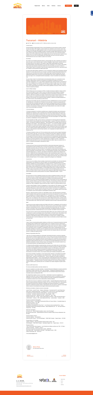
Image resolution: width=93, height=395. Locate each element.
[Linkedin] (20, 380)
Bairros (43, 5)
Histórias (53, 5)
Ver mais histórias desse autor (38, 348)
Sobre (48, 5)
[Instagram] (16, 380)
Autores (59, 5)
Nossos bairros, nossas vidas (50, 43)
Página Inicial (37, 5)
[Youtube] (22, 380)
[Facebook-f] (18, 380)
